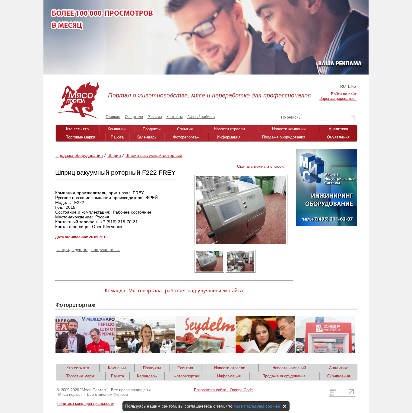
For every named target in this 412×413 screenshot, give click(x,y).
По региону (290, 117)
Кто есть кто (77, 129)
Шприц (114, 155)
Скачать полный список (260, 166)
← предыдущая (71, 249)
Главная (113, 117)
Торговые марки (80, 137)
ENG (352, 86)
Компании (116, 129)
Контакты (174, 117)
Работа (117, 137)
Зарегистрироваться (338, 98)
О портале (134, 117)
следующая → (105, 249)
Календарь (147, 137)
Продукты (151, 129)
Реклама (154, 117)
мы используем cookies (257, 406)
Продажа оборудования (283, 137)
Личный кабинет (201, 117)
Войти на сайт (344, 94)
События (185, 129)
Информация (228, 137)
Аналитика (338, 129)
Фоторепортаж (186, 137)
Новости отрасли (229, 129)
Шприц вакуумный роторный (153, 155)
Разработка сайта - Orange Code (223, 390)
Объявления (338, 137)
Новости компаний (289, 129)
